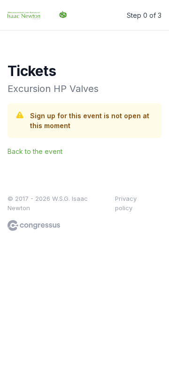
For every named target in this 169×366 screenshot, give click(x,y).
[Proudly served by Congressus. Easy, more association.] (34, 225)
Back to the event (35, 151)
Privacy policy (126, 203)
